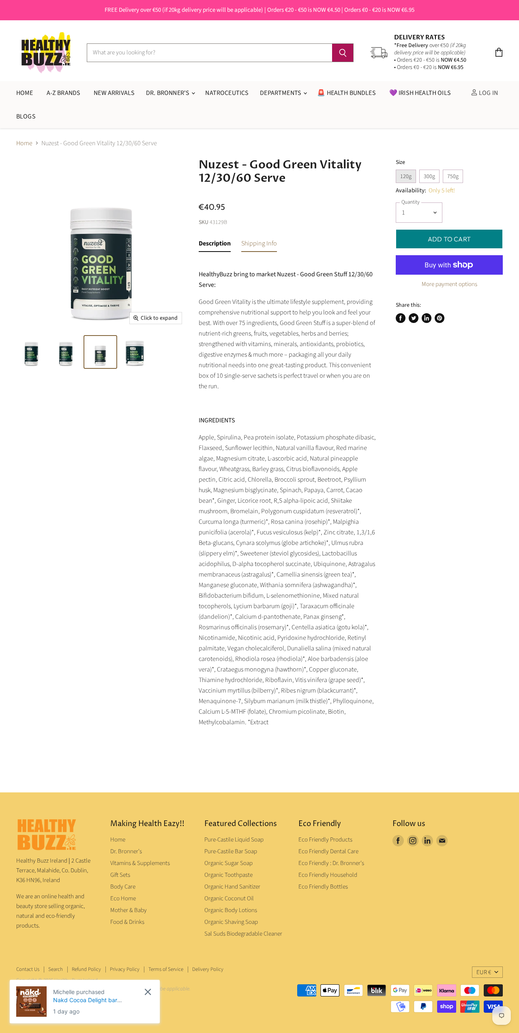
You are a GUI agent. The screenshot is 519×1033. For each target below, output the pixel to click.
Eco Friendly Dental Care (328, 851)
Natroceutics (227, 92)
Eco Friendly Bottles (323, 886)
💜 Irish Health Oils (420, 92)
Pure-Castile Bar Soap (230, 851)
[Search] (343, 52)
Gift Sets (120, 875)
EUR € (483, 972)
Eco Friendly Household (327, 875)
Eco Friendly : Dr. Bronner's (331, 863)
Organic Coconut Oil (229, 898)
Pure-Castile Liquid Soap (234, 839)
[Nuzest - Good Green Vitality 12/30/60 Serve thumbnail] (31, 352)
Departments (281, 92)
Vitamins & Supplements (140, 863)
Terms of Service (165, 969)
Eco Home (123, 898)
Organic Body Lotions (230, 910)
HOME (24, 92)
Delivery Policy (207, 969)
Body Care (122, 886)
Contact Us (27, 969)
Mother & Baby (128, 910)
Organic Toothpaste (228, 875)
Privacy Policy (124, 969)
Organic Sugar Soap (228, 863)
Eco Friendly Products (325, 839)
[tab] (215, 245)
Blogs (26, 116)
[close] (147, 991)
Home (24, 143)
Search (55, 969)
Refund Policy (86, 969)
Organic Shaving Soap (231, 922)
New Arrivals (114, 92)
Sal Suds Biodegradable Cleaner (243, 934)
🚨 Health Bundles (346, 92)
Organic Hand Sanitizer (232, 886)
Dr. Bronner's (168, 92)
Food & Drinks (127, 922)
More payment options (449, 284)
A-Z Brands (64, 92)
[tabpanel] (287, 501)
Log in (488, 92)
